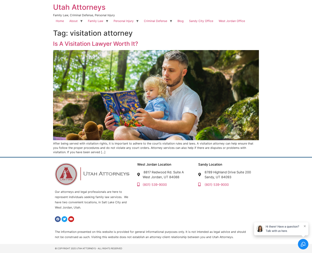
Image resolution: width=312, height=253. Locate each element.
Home (60, 21)
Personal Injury (124, 21)
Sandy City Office (201, 21)
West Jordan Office (232, 21)
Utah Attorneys (79, 7)
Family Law (95, 21)
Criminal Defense (155, 21)
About (73, 21)
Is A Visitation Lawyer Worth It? (95, 43)
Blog (180, 21)
